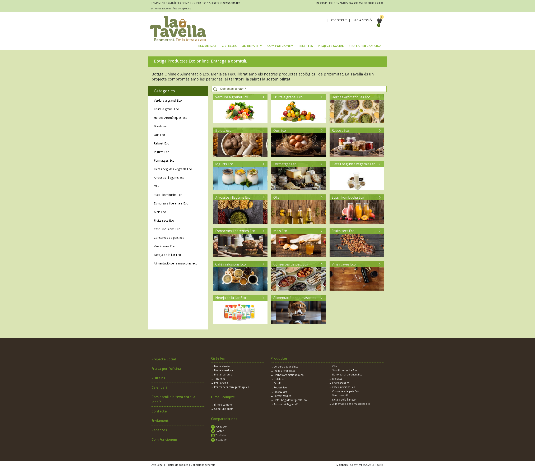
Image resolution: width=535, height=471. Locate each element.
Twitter (219, 431)
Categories (164, 91)
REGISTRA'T (339, 20)
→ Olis (333, 366)
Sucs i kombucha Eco (168, 195)
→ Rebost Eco (279, 387)
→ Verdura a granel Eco (284, 366)
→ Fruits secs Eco (339, 383)
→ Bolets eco (278, 379)
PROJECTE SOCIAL (331, 45)
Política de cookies (177, 465)
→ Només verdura (222, 370)
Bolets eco (161, 126)
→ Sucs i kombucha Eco (343, 370)
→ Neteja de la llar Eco (342, 399)
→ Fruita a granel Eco (283, 371)
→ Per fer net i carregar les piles (230, 387)
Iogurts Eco (161, 152)
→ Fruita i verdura (221, 374)
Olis (156, 186)
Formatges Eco (164, 160)
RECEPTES (305, 45)
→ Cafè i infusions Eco (342, 387)
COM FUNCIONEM (280, 45)
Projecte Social (164, 359)
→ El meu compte (221, 404)
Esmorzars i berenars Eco (171, 203)
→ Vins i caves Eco (339, 395)
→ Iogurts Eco (279, 391)
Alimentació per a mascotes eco (175, 263)
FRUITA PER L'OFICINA (365, 45)
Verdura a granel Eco (168, 100)
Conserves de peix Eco (169, 238)
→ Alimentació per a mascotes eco (349, 404)
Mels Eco (160, 212)
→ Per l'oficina (219, 383)
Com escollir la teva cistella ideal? (173, 399)
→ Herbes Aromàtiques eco (287, 375)
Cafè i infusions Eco (167, 229)
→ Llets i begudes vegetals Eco (289, 400)
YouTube (220, 435)
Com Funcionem (164, 439)
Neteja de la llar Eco (167, 255)
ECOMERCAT (207, 45)
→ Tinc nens (218, 378)
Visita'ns (158, 378)
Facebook (221, 426)
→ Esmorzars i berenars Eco (345, 374)
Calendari (159, 387)
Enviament (160, 420)
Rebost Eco (161, 143)
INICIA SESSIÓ (362, 20)
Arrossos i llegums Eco (169, 178)
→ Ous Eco (277, 383)
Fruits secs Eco (164, 220)
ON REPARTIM (252, 45)
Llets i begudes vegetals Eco (173, 169)
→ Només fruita (220, 366)
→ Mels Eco (336, 378)
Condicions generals (203, 465)
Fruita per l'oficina (166, 368)
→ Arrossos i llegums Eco (286, 404)
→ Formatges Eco (281, 396)
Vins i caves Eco (164, 246)
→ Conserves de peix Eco (344, 391)
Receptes (159, 430)
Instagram (221, 439)
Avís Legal (157, 465)
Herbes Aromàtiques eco (170, 118)
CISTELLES (229, 45)
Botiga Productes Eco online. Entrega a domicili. (200, 61)
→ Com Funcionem (222, 409)
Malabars (342, 465)
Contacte (159, 411)
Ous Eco (159, 135)
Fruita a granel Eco (166, 109)
